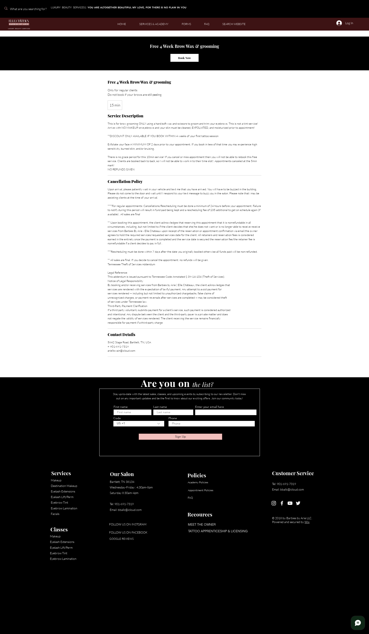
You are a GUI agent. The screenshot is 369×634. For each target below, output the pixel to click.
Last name (160, 406)
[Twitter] (298, 503)
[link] (184, 58)
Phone (172, 418)
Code (117, 418)
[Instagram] (274, 503)
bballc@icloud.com (130, 510)
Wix (307, 522)
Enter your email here (209, 406)
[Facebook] (282, 503)
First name (121, 406)
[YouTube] (290, 503)
